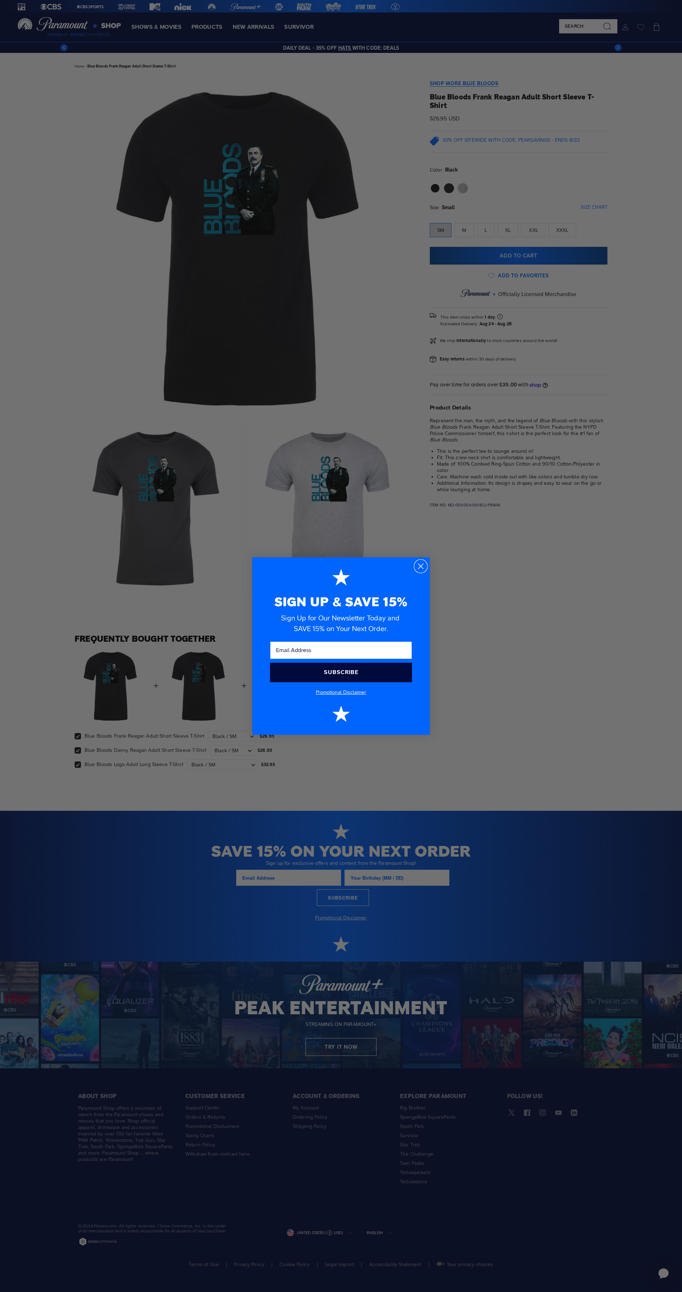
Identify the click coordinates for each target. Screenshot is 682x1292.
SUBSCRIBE (341, 672)
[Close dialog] (421, 566)
